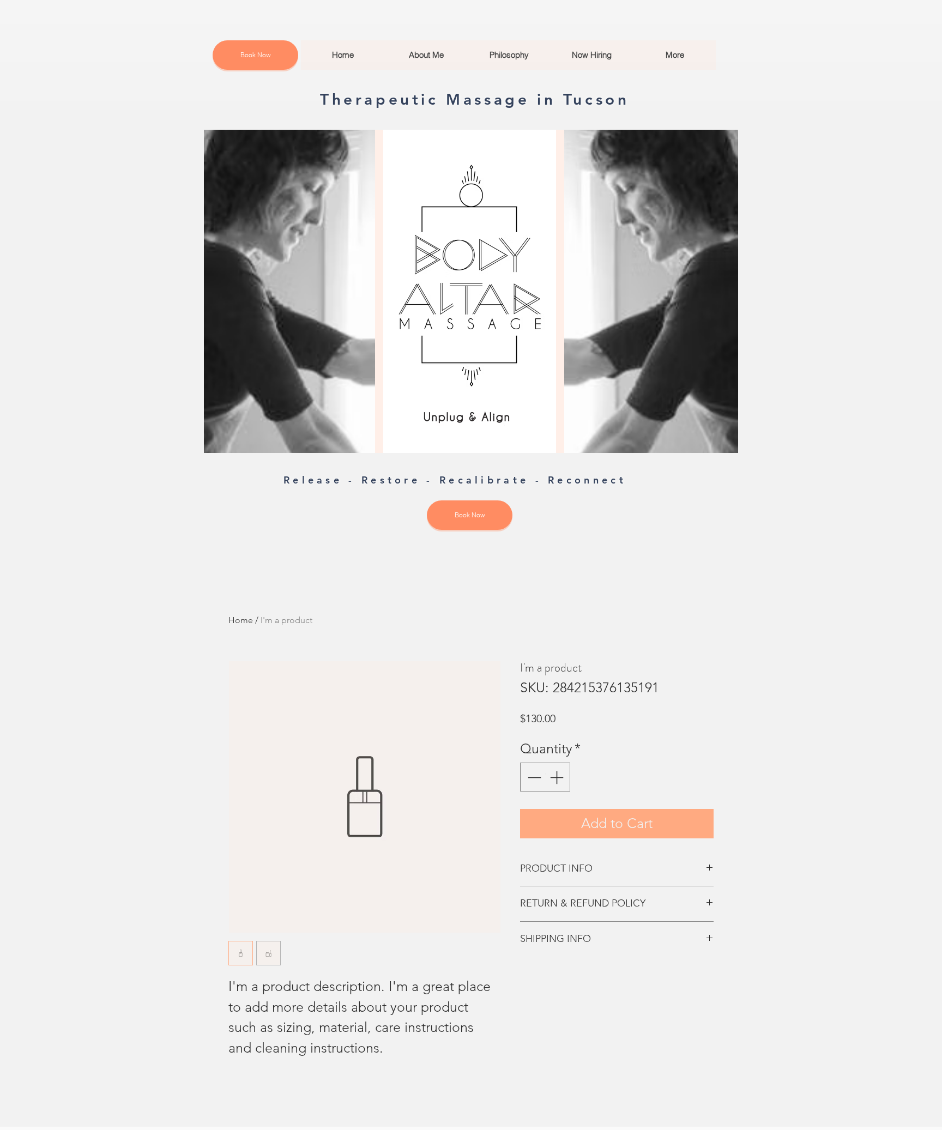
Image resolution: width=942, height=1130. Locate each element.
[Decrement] (533, 777)
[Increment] (557, 777)
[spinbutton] (545, 777)
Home (240, 620)
